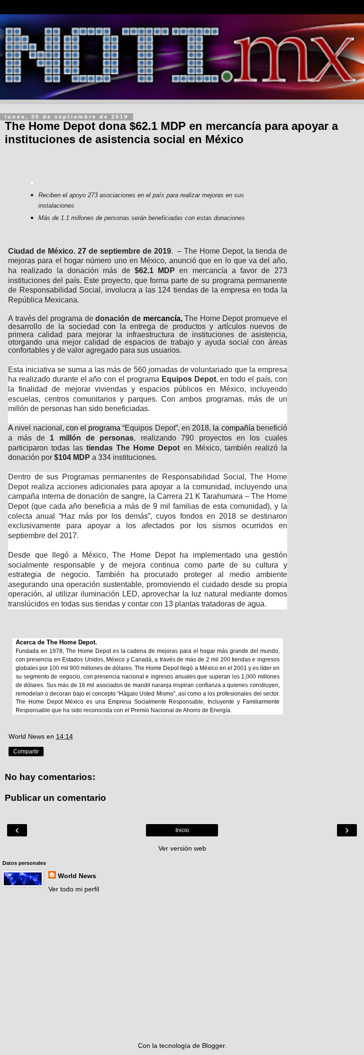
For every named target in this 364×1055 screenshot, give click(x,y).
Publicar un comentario (55, 798)
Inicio (182, 830)
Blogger (213, 1045)
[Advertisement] (182, 967)
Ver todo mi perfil (73, 889)
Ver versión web (182, 848)
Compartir (26, 751)
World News (77, 876)
